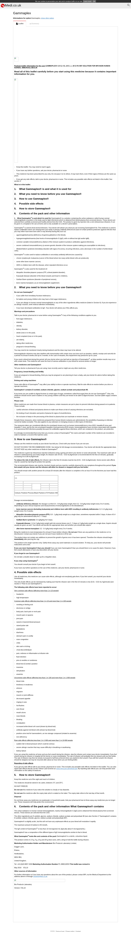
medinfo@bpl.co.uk (40, 876)
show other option (47, 18)
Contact (78, 931)
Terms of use (60, 931)
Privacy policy (70, 931)
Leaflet (20, 23)
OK (94, 1)
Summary (35, 23)
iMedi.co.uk (12, 5)
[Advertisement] (6, 91)
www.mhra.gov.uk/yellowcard (66, 768)
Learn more (87, 1)
